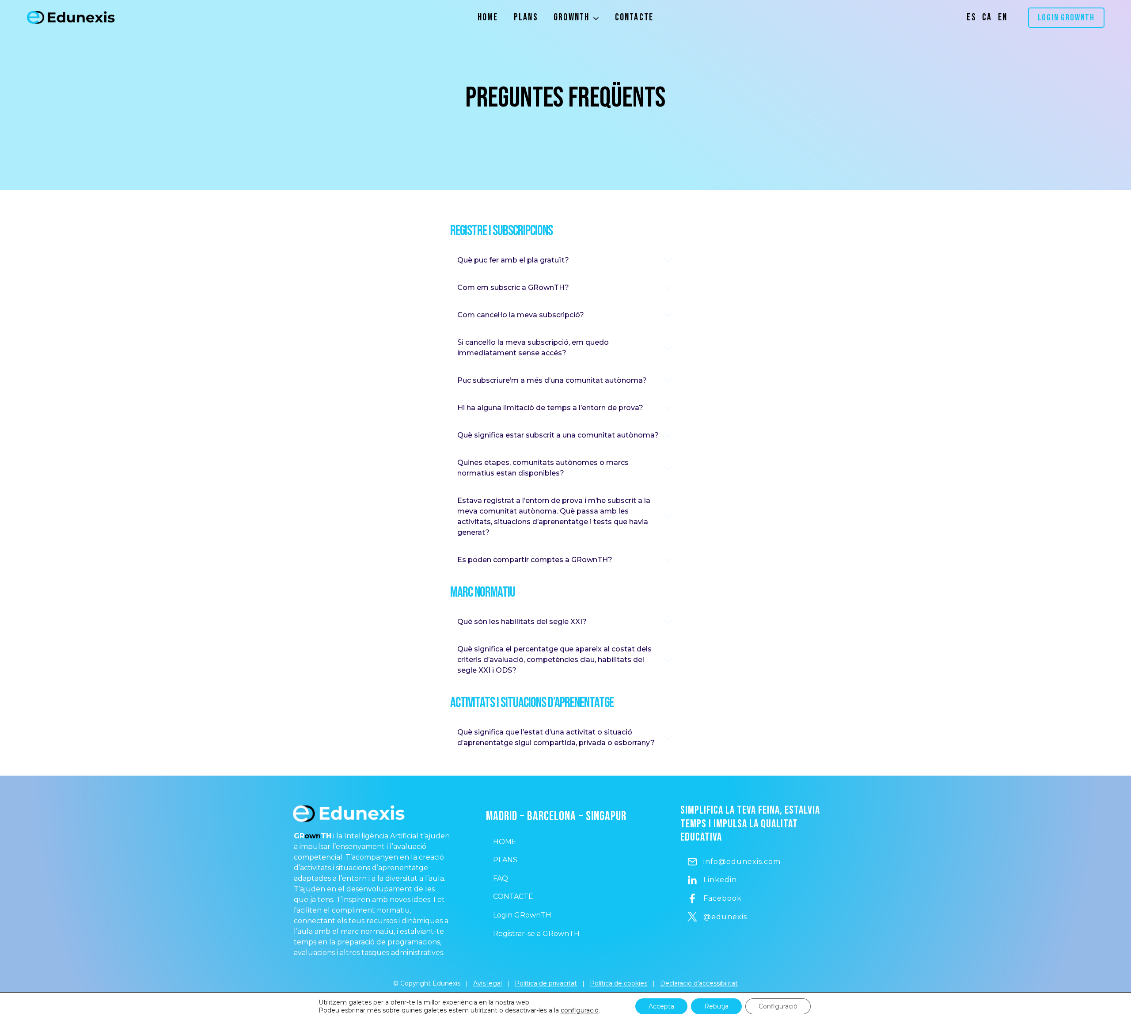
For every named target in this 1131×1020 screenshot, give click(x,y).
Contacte (634, 17)
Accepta (661, 1006)
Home (488, 17)
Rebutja (716, 1006)
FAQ (500, 878)
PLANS (505, 860)
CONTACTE (513, 896)
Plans (526, 17)
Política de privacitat (546, 983)
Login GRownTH (1066, 17)
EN (1002, 17)
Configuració (778, 1006)
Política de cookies (618, 983)
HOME (504, 841)
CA (987, 17)
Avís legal (487, 983)
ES (971, 17)
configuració (580, 1010)
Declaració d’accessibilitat (699, 983)
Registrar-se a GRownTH (536, 933)
